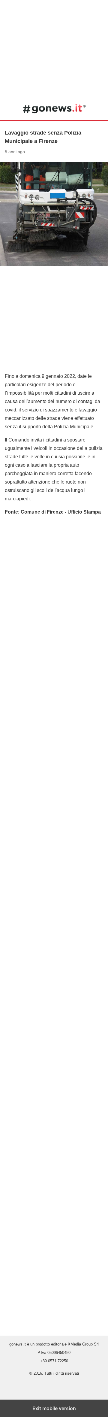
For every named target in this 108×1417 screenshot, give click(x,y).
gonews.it (54, 108)
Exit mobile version (54, 1408)
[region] (54, 48)
